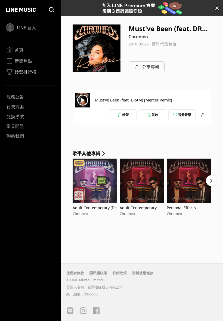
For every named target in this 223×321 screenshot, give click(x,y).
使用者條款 (75, 272)
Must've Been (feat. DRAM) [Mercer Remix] (133, 100)
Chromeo (138, 37)
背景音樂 (184, 114)
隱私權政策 (98, 272)
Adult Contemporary (138, 207)
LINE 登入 (26, 28)
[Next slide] (211, 180)
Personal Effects (181, 207)
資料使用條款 (142, 272)
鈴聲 (125, 114)
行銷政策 (120, 272)
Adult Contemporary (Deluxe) (95, 207)
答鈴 (155, 114)
